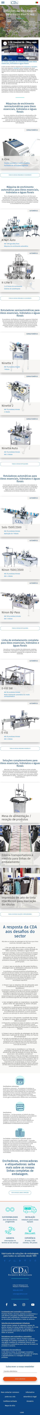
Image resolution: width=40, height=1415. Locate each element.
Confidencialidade (10, 1401)
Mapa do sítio (10, 1406)
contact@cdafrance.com (20, 1294)
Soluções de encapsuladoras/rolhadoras (16, 1323)
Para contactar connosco (10, 1392)
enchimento (26, 66)
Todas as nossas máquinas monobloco (20, 748)
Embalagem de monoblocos (11, 1350)
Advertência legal (30, 1397)
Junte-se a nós (10, 1397)
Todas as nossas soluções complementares (20, 914)
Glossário (30, 1401)
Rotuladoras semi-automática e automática (16, 1336)
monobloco (17, 68)
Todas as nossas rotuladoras (20, 464)
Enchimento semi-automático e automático (17, 1312)
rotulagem (34, 66)
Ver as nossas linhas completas (20, 1192)
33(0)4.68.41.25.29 (18, 1290)
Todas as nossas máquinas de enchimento (20, 175)
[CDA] (14, 2)
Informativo (30, 1392)
